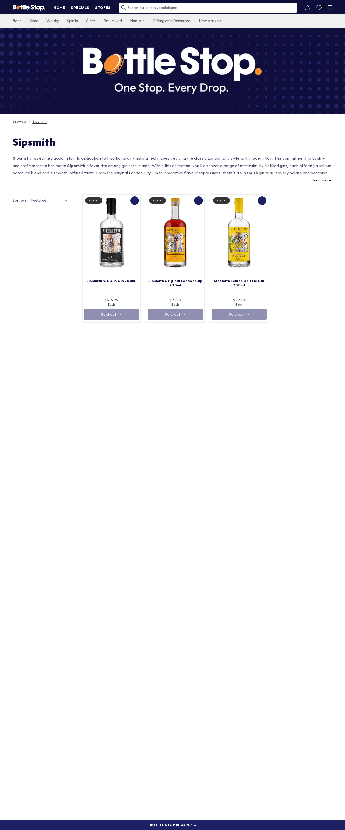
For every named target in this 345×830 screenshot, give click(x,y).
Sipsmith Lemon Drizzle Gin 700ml (239, 283)
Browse (19, 121)
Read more (322, 180)
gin (261, 172)
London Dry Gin (143, 172)
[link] (172, 71)
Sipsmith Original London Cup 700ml (175, 283)
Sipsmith (39, 121)
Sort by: (19, 200)
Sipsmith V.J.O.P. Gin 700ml (111, 281)
